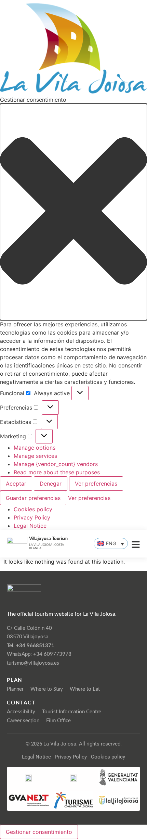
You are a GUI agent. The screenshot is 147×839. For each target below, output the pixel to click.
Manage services (35, 455)
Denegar (51, 483)
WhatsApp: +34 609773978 (39, 654)
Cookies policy (33, 509)
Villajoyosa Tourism (48, 539)
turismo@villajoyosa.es (33, 663)
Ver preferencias (96, 483)
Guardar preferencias (33, 497)
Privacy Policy (32, 517)
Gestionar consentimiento (39, 831)
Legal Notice (30, 525)
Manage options (34, 447)
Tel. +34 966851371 (30, 645)
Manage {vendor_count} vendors (56, 464)
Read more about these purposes (57, 472)
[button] (73, 212)
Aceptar (16, 483)
